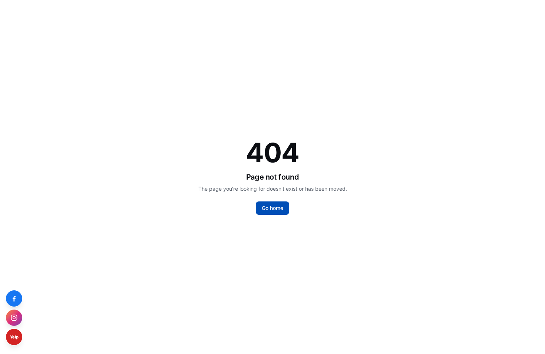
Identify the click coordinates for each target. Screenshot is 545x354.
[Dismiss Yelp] (20, 331)
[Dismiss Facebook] (20, 292)
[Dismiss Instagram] (20, 311)
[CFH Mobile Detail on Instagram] (14, 318)
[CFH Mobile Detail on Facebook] (14, 298)
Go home (272, 208)
